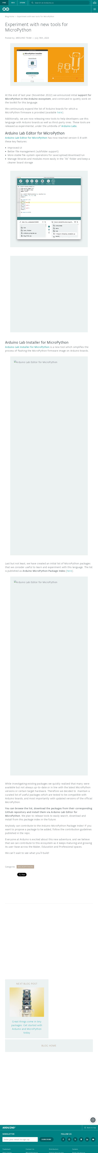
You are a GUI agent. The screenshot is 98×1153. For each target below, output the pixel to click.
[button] (94, 2)
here (59, 112)
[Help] (92, 1119)
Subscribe (46, 1139)
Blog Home (9, 16)
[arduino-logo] (6, 9)
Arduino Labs (69, 126)
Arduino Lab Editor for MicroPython (26, 137)
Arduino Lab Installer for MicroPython (27, 346)
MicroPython (25, 867)
